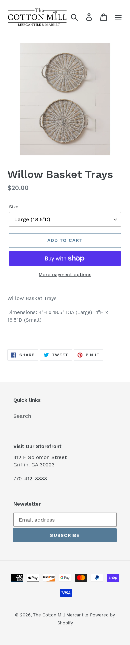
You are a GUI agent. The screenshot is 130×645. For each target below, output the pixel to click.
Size (13, 206)
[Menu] (118, 17)
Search (22, 416)
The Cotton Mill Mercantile (60, 614)
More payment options (65, 274)
